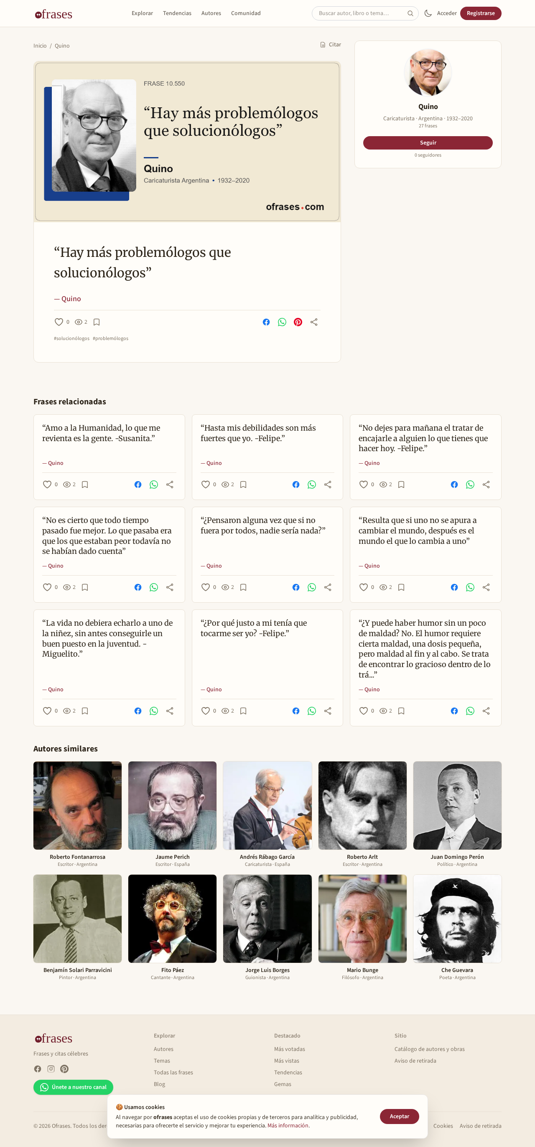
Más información (288, 1126)
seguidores (428, 155)
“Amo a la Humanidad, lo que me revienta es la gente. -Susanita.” (101, 433)
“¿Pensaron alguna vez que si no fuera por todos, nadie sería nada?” (263, 525)
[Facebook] (37, 1069)
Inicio (40, 46)
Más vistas (286, 1061)
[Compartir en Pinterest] (298, 322)
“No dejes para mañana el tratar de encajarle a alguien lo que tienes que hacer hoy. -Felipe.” (423, 438)
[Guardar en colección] (96, 322)
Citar (335, 45)
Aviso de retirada (415, 1061)
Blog (159, 1084)
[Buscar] (413, 13)
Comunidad (246, 13)
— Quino (67, 299)
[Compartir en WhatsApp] (282, 322)
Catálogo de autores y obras (430, 1049)
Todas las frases (173, 1072)
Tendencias (177, 13)
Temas (162, 1061)
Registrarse (481, 13)
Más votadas (289, 1049)
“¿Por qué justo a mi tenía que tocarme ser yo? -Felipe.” (254, 628)
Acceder (447, 13)
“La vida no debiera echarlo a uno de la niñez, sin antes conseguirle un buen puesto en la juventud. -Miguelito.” (107, 638)
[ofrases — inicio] (56, 13)
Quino (62, 46)
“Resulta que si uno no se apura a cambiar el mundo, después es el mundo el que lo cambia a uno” (418, 530)
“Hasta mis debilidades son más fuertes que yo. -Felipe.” (258, 433)
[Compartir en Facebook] (266, 322)
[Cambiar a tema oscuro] (428, 13)
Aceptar (399, 1116)
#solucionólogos (71, 338)
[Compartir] (314, 322)
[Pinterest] (64, 1069)
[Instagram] (51, 1069)
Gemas (282, 1084)
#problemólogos (110, 338)
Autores (211, 13)
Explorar (142, 13)
